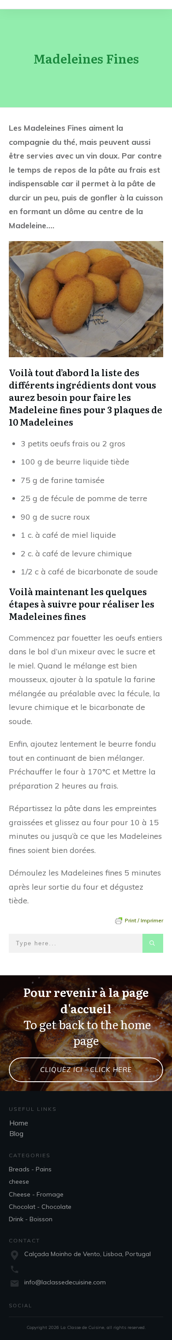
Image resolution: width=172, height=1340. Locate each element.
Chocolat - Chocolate (40, 1207)
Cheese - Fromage (36, 1194)
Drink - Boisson (30, 1219)
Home (18, 1122)
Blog (16, 1133)
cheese (19, 1181)
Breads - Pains (30, 1169)
